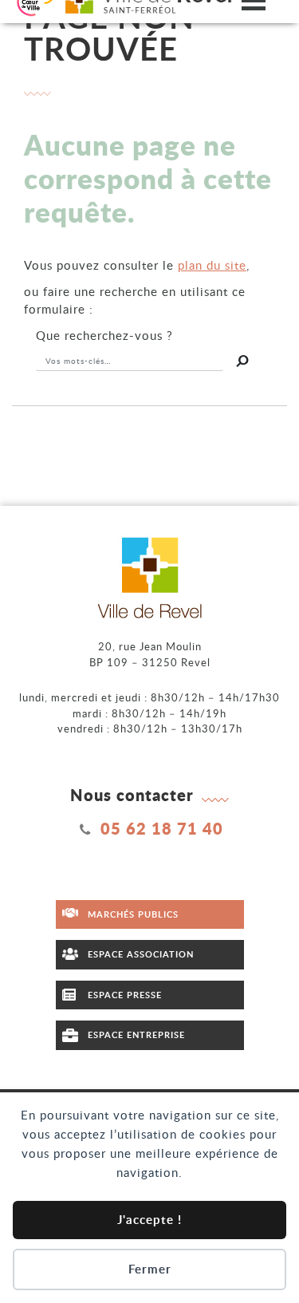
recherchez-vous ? (104, 335)
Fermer (149, 1269)
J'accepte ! (149, 1219)
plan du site (212, 265)
